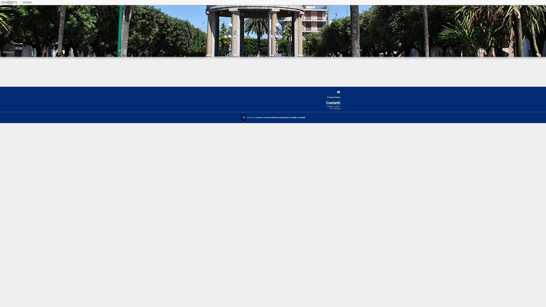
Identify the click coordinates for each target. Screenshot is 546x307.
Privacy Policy (333, 97)
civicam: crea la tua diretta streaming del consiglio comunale (280, 118)
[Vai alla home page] (9, 2)
